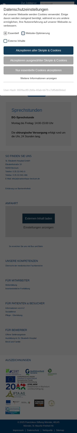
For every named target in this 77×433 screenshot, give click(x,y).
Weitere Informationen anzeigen (38, 78)
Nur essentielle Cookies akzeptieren (39, 70)
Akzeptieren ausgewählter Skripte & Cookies (38, 60)
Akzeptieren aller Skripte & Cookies (38, 50)
